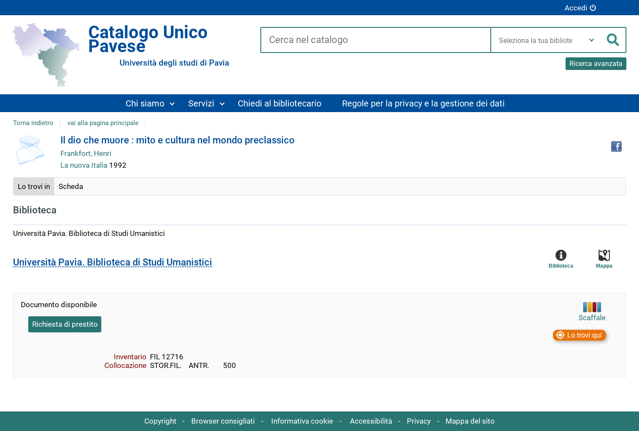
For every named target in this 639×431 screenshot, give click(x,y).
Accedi (576, 7)
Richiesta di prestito (65, 324)
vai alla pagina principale (103, 123)
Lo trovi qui (584, 335)
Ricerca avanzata (595, 64)
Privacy (419, 421)
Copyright (160, 421)
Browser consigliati (223, 421)
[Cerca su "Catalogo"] (375, 40)
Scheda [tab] (71, 186)
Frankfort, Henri (85, 153)
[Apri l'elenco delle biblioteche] (591, 40)
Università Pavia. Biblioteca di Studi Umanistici (112, 262)
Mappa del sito (470, 421)
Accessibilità (371, 421)
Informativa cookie (302, 421)
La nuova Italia (84, 165)
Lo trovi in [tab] (34, 186)
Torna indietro (33, 123)
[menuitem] (149, 103)
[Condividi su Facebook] (616, 146)
